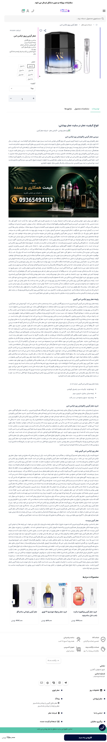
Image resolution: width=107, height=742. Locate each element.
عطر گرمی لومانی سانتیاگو (27, 611)
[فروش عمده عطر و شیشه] (53, 192)
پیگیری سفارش (96, 721)
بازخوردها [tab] (68, 108)
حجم (33, 61)
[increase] (33, 98)
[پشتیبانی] (53, 682)
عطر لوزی (56, 690)
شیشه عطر (52, 713)
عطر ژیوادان (97, 698)
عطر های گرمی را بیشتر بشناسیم (45, 703)
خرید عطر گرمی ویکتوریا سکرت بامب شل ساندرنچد (85, 613)
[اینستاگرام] (59, 682)
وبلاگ (57, 698)
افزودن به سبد (85, 737)
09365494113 (99, 676)
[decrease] (10, 98)
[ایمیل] (41, 682)
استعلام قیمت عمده (48, 721)
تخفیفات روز (94, 690)
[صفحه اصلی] (96, 24)
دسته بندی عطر (86, 24)
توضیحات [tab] (95, 108)
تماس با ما (98, 713)
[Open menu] (104, 11)
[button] (12, 601)
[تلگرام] (65, 682)
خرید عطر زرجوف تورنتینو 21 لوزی (54, 611)
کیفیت (33, 83)
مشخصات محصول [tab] (81, 108)
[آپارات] (47, 682)
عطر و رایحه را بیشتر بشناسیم (49, 706)
